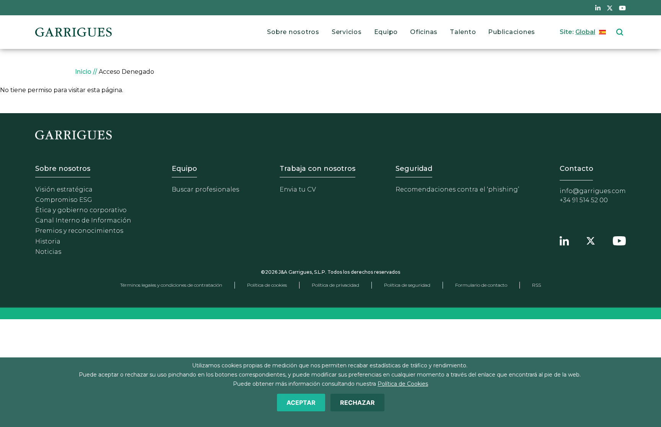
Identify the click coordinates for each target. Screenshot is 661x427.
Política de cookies (267, 285)
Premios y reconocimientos (79, 230)
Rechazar (357, 402)
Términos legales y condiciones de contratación (171, 285)
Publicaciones (511, 32)
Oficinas (424, 32)
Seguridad (414, 168)
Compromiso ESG (63, 199)
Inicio (83, 71)
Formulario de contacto (481, 285)
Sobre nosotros (293, 32)
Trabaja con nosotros (317, 168)
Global (585, 32)
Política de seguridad (407, 285)
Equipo (386, 32)
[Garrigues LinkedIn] (564, 240)
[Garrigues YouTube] (619, 240)
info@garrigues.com (593, 191)
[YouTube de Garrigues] (622, 7)
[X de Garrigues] (610, 7)
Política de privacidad (335, 285)
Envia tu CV (298, 189)
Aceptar (301, 402)
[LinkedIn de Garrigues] (598, 7)
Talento (463, 32)
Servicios (347, 32)
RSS (536, 285)
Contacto (576, 168)
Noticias (48, 251)
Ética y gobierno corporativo (81, 210)
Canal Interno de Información (83, 220)
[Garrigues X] (590, 240)
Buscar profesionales (205, 189)
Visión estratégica (64, 189)
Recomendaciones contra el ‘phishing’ (457, 189)
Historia (47, 241)
